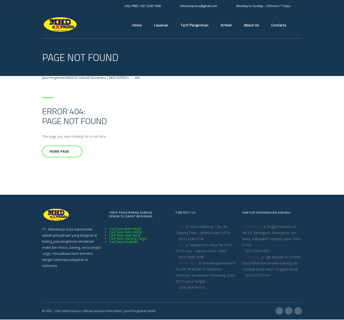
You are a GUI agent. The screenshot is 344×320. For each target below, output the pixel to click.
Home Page (59, 151)
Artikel (226, 25)
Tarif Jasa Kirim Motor (125, 232)
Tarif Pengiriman (194, 25)
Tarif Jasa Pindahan (123, 242)
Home (137, 25)
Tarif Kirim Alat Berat (125, 235)
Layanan (161, 25)
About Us (251, 25)
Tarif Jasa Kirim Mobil (125, 229)
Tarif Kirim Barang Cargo (127, 238)
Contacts (278, 25)
